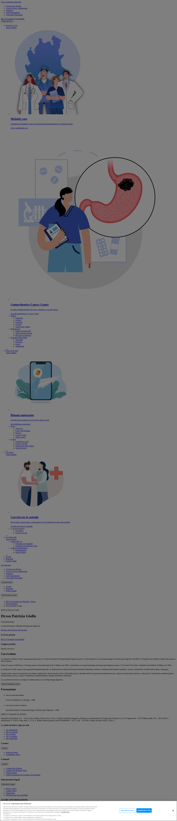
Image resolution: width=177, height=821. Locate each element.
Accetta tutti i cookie (144, 810)
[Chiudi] (173, 810)
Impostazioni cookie (127, 810)
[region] (88, 811)
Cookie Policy (65, 812)
